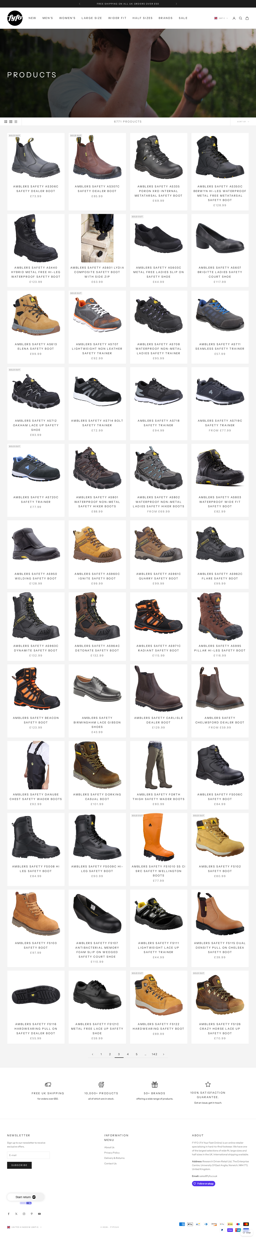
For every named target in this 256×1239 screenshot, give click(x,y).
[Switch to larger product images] (5, 122)
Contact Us (110, 1163)
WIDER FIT (117, 18)
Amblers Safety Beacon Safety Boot (36, 720)
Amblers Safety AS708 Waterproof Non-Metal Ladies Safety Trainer (159, 349)
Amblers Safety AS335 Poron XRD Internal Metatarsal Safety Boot (159, 191)
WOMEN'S (67, 18)
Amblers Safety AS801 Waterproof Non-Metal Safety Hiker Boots (97, 502)
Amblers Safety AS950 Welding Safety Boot (36, 576)
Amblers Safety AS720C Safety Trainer (36, 500)
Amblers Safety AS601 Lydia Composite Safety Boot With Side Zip (97, 272)
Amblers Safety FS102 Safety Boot (220, 869)
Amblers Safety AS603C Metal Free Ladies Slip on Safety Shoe (158, 272)
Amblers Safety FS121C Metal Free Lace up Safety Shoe (97, 1029)
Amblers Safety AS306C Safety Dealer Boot (36, 189)
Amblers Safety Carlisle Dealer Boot (158, 720)
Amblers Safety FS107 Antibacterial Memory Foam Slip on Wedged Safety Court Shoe (97, 950)
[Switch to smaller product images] (10, 122)
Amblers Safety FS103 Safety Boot (36, 945)
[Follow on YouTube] (39, 1213)
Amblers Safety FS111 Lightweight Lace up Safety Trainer (158, 948)
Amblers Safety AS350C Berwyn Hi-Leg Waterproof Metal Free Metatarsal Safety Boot (220, 193)
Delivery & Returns (114, 1157)
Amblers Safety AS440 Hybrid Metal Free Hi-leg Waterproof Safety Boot (36, 272)
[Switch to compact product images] (16, 122)
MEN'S (48, 18)
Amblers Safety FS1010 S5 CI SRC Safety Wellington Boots (159, 871)
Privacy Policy (112, 1152)
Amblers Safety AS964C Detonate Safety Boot (97, 648)
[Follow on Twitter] (16, 1213)
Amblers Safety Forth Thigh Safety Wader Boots (159, 797)
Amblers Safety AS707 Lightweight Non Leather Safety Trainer (97, 349)
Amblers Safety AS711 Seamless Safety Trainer (220, 347)
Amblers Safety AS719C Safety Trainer (220, 423)
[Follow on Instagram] (24, 1213)
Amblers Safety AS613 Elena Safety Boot (36, 347)
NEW (33, 18)
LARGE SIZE (92, 18)
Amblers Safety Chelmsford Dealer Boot (220, 720)
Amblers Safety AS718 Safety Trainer (159, 423)
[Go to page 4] (163, 1054)
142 (155, 1054)
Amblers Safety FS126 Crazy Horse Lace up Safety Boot (220, 1029)
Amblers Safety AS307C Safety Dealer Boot (97, 189)
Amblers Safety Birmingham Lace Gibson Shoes (97, 722)
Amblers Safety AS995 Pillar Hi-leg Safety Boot (220, 648)
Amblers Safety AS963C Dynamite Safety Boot (36, 648)
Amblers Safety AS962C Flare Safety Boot (220, 576)
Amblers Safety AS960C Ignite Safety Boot (97, 576)
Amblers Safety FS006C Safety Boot (220, 797)
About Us (109, 1147)
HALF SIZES (143, 18)
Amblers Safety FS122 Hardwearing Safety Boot (159, 1026)
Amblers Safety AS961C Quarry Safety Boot (158, 576)
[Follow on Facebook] (8, 1213)
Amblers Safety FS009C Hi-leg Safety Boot (97, 869)
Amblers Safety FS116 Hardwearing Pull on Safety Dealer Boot (36, 1029)
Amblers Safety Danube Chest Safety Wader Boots (36, 797)
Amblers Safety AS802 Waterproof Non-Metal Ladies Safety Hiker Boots (158, 502)
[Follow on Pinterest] (31, 1213)
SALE (183, 18)
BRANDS (166, 18)
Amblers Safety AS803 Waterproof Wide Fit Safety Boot (220, 502)
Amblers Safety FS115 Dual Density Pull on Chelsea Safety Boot (220, 948)
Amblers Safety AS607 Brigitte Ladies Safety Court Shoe (220, 272)
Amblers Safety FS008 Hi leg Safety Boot (36, 869)
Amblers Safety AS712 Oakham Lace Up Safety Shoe (36, 425)
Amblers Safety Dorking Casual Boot (97, 797)
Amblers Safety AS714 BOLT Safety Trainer (97, 423)
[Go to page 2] (92, 1054)
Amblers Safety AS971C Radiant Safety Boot (158, 648)
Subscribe (19, 1165)
